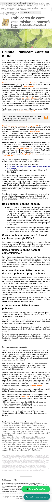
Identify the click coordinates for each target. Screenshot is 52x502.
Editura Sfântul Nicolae (23, 497)
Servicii (46, 3)
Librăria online (28, 3)
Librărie (22, 356)
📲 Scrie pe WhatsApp (35, 489)
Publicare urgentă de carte (38, 6)
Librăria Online (16, 336)
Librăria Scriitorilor (10, 313)
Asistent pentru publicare (37, 497)
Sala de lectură (14, 3)
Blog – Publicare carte (10, 12)
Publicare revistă (8, 15)
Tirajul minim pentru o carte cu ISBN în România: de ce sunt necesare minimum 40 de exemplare (24, 9)
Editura (4, 3)
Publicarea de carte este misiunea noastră (30, 20)
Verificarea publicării (16, 6)
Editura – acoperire (30, 12)
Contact (38, 3)
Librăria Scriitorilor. (33, 350)
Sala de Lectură (41, 88)
